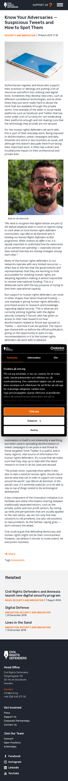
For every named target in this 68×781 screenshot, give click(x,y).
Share (11, 554)
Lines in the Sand (18, 622)
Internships (10, 746)
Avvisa (34, 430)
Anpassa (32, 420)
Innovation (18, 560)
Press (7, 712)
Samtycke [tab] (12, 357)
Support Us (10, 716)
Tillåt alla (34, 411)
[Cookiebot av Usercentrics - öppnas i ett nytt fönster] (50, 349)
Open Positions (12, 742)
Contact (8, 689)
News (8, 600)
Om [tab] (56, 357)
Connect (8, 738)
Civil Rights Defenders (11, 5)
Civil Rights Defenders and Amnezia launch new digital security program (32, 593)
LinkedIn (13, 767)
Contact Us (10, 724)
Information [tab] (34, 357)
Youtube (13, 773)
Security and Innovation (20, 35)
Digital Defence (17, 608)
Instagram (14, 761)
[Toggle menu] (60, 5)
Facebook (14, 756)
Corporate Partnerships (17, 720)
